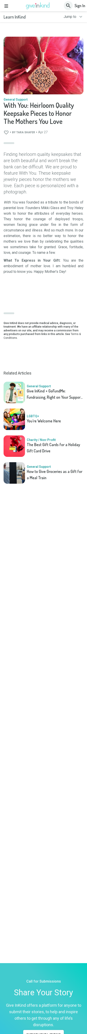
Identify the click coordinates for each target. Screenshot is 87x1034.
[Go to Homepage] (38, 6)
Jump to (70, 17)
